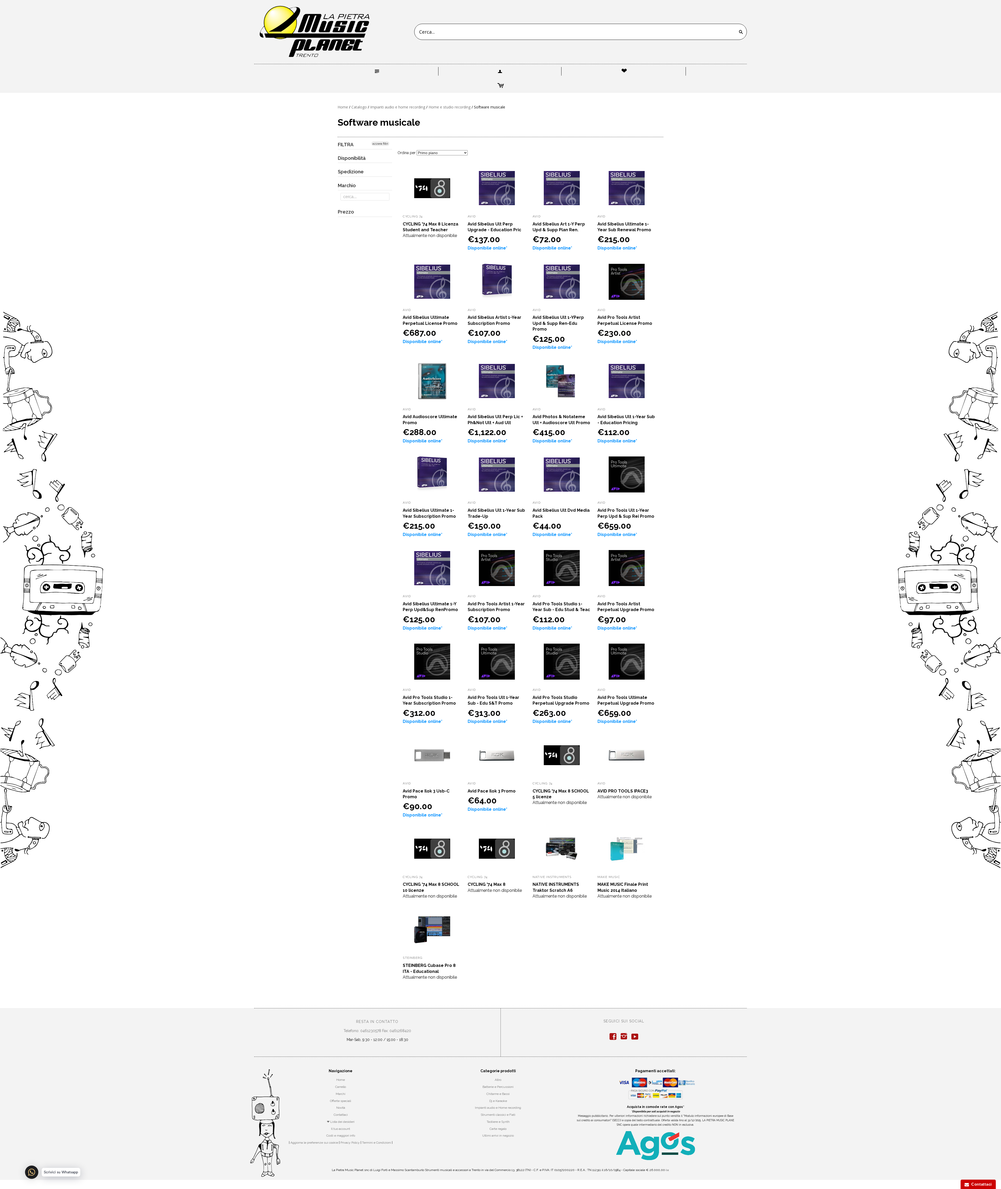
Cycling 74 (413, 216)
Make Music (608, 877)
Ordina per (407, 153)
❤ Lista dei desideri (341, 1122)
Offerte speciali (340, 1101)
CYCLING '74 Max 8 (486, 884)
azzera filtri (380, 143)
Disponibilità (352, 158)
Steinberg (413, 958)
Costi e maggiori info (340, 1135)
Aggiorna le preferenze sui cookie (314, 1142)
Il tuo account (340, 1129)
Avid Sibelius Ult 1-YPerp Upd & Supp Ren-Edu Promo (558, 323)
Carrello (340, 1087)
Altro (498, 1080)
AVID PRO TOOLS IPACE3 (622, 791)
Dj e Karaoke (498, 1101)
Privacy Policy (350, 1142)
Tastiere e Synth (498, 1122)
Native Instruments (552, 877)
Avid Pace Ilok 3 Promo (492, 791)
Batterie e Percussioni (498, 1087)
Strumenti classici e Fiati (498, 1115)
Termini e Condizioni (376, 1142)
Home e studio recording (450, 107)
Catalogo (359, 107)
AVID (472, 216)
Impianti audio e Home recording (498, 1107)
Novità (340, 1107)
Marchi (340, 1094)
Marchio (347, 185)
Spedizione (351, 171)
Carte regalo (498, 1129)
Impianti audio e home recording (397, 107)
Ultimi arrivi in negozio (498, 1135)
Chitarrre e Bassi (498, 1094)
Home (343, 107)
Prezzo (346, 212)
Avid (601, 783)
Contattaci (341, 1115)
